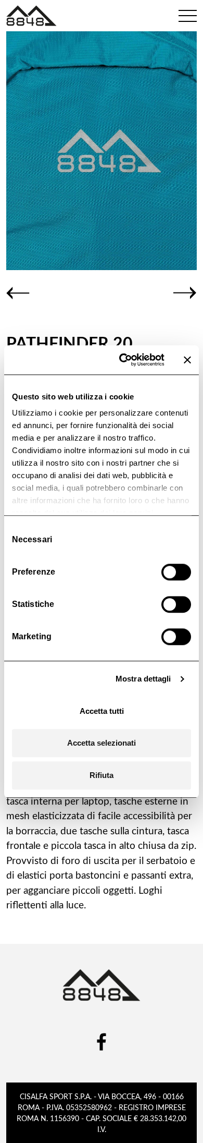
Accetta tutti (102, 711)
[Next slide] (185, 292)
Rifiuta (101, 775)
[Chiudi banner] (187, 359)
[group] (101, 150)
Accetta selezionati (101, 742)
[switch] (176, 572)
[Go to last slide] (18, 292)
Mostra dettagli (143, 678)
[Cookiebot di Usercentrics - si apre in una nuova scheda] (123, 360)
